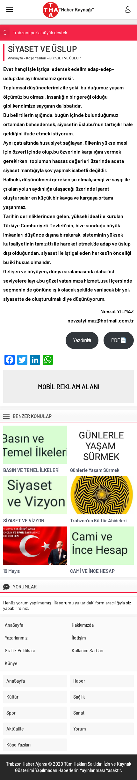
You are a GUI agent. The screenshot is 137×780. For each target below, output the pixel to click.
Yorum (79, 728)
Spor (11, 713)
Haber (79, 681)
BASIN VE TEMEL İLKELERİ (31, 470)
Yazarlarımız (16, 637)
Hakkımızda (83, 625)
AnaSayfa (14, 625)
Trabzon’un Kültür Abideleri (98, 520)
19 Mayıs (11, 571)
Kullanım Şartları (87, 650)
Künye (11, 663)
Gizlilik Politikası (20, 650)
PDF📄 (118, 340)
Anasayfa (15, 58)
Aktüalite (15, 728)
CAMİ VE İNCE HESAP (92, 571)
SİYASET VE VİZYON (23, 520)
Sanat (78, 713)
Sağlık (79, 697)
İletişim (79, 637)
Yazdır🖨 (82, 340)
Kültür (12, 697)
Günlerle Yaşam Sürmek (94, 470)
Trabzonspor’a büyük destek (40, 32)
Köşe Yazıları (36, 58)
